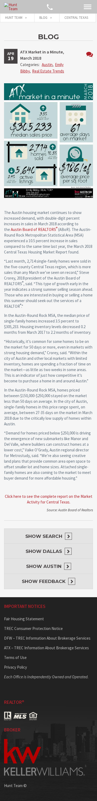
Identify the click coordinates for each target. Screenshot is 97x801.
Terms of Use (15, 657)
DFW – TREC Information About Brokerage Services (47, 638)
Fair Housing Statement (24, 618)
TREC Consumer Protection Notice (33, 628)
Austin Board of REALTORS (34, 229)
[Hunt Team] (11, 7)
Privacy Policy (15, 667)
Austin (47, 64)
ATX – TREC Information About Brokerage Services (46, 647)
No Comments (89, 54)
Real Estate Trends (48, 71)
